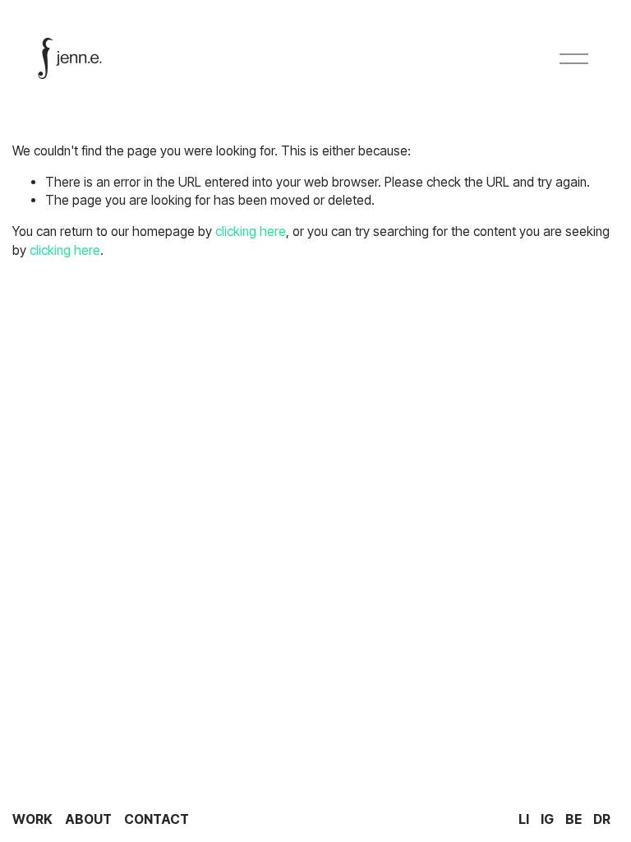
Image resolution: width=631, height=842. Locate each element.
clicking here (250, 231)
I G (547, 819)
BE (573, 819)
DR (601, 819)
